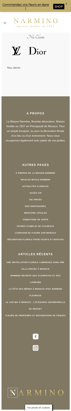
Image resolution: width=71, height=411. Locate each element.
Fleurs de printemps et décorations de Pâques (35, 315)
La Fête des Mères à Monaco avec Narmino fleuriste (35, 292)
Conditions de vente (35, 220)
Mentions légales (35, 213)
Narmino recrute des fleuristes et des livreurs (35, 279)
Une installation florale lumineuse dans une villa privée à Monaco (35, 265)
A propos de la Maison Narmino (35, 173)
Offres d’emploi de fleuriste (35, 226)
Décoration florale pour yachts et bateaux (35, 239)
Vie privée (35, 200)
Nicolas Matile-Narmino (35, 180)
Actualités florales (35, 186)
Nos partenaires (35, 206)
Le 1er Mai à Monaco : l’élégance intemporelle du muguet (35, 305)
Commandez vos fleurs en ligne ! (25, 6)
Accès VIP (36, 193)
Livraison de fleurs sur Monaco (35, 233)
